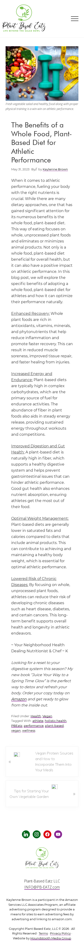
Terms (43, 933)
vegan (16, 730)
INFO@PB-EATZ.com (42, 887)
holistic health (55, 721)
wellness (28, 730)
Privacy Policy (60, 933)
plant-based (54, 725)
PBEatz (16, 725)
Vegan (47, 716)
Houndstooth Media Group (50, 938)
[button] (74, 19)
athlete (37, 721)
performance (34, 725)
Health (36, 716)
